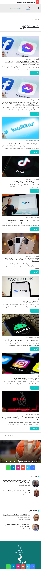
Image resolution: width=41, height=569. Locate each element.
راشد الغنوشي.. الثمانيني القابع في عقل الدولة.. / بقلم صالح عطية (16, 481)
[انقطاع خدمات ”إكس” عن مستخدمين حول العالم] (20, 128)
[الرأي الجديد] (20, 8)
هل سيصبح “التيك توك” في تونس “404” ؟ (26, 181)
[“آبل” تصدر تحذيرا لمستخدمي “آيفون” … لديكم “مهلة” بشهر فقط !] (20, 243)
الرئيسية (35, 20)
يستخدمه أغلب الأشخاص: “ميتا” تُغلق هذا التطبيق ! (23, 220)
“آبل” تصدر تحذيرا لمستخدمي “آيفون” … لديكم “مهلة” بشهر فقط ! (22, 260)
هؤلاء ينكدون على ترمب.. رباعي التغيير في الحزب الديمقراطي (16, 491)
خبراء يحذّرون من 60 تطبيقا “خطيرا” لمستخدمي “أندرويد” (21, 340)
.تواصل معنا (20, 548)
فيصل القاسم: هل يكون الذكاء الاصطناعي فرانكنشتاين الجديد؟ (17, 525)
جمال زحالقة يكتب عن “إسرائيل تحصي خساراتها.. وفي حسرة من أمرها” (16, 516)
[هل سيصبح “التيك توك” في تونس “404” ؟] (20, 166)
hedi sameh (26, 495)
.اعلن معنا (20, 550)
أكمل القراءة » (35, 73)
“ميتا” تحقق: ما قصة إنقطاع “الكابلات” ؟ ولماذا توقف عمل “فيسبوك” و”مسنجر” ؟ (22, 63)
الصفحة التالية (9, 436)
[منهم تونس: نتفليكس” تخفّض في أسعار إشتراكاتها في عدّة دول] (20, 401)
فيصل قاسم (27, 529)
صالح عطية (27, 485)
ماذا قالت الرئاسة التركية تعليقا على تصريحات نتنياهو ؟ (21, 2)
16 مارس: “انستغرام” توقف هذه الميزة (26, 378)
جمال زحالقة (26, 519)
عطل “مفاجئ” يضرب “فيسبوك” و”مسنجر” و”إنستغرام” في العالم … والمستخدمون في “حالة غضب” (20, 103)
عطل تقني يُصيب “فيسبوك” (30, 301)
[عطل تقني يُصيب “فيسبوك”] (20, 286)
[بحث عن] (38, 9)
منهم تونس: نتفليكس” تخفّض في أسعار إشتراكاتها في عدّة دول (20, 418)
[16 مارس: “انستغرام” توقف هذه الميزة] (20, 363)
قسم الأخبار (35, 59)
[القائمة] (3, 9)
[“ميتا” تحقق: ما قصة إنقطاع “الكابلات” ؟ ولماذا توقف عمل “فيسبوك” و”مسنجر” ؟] (20, 46)
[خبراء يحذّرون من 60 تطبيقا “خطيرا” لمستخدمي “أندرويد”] (20, 325)
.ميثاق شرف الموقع (20, 552)
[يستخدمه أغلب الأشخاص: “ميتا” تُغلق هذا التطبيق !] (20, 205)
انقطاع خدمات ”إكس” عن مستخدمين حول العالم (23, 143)
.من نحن (20, 546)
